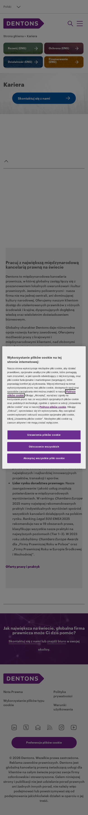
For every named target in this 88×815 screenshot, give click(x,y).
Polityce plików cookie (52, 407)
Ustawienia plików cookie (44, 434)
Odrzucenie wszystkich (44, 446)
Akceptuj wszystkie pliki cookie (44, 458)
